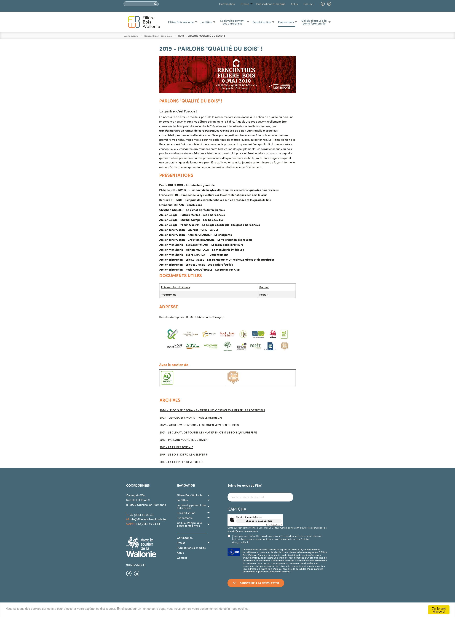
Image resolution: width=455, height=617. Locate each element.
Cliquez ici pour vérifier (259, 520)
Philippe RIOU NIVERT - (219, 190)
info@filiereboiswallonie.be (148, 519)
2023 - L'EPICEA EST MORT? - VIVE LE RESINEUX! (191, 417)
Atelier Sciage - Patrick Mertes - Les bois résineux (192, 215)
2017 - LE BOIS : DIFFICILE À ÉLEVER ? (183, 454)
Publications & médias (270, 4)
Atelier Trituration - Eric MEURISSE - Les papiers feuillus (196, 264)
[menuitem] (181, 22)
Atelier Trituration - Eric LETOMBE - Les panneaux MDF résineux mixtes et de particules (216, 259)
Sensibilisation (262, 22)
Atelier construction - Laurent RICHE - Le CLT (188, 229)
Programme (168, 294)
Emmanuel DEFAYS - (180, 205)
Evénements (286, 22)
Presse (245, 4)
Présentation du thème (175, 287)
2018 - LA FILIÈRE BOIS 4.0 (176, 447)
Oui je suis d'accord (439, 609)
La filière (206, 22)
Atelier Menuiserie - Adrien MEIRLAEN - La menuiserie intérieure (201, 249)
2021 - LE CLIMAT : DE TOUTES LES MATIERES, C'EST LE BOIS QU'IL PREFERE (208, 432)
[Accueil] (144, 21)
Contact (308, 4)
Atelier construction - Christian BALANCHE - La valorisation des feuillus (205, 239)
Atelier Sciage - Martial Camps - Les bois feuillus (191, 220)
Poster (263, 294)
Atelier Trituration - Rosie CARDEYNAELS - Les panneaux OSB (199, 269)
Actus (294, 4)
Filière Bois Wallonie (181, 22)
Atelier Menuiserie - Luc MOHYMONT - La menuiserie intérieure (201, 244)
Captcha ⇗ (274, 525)
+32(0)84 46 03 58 (148, 524)
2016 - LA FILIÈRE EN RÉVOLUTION (182, 462)
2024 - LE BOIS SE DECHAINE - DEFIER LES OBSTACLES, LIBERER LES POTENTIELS (212, 410)
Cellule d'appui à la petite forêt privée (314, 22)
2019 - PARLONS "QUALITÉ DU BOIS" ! (184, 439)
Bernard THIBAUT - (215, 200)
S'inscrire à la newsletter (259, 583)
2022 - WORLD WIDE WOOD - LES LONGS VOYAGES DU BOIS (199, 425)
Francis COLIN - (213, 195)
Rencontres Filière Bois (158, 35)
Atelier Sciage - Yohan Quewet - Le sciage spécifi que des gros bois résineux (209, 225)
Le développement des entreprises (232, 22)
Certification (227, 4)
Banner (264, 287)
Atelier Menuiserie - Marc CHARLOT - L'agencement (193, 254)
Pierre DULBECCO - (187, 185)
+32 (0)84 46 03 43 (141, 515)
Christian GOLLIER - (192, 210)
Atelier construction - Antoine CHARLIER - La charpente (195, 234)
